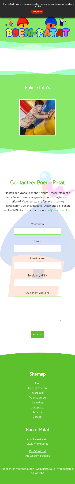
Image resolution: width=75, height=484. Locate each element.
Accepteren (37, 11)
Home (37, 383)
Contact (37, 416)
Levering (37, 402)
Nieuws (37, 412)
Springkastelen (37, 388)
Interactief (37, 392)
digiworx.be (37, 473)
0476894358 (37, 451)
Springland (37, 407)
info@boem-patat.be (58, 210)
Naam (37, 241)
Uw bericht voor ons (37, 292)
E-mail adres (37, 258)
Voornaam (37, 224)
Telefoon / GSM (37, 275)
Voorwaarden (37, 397)
